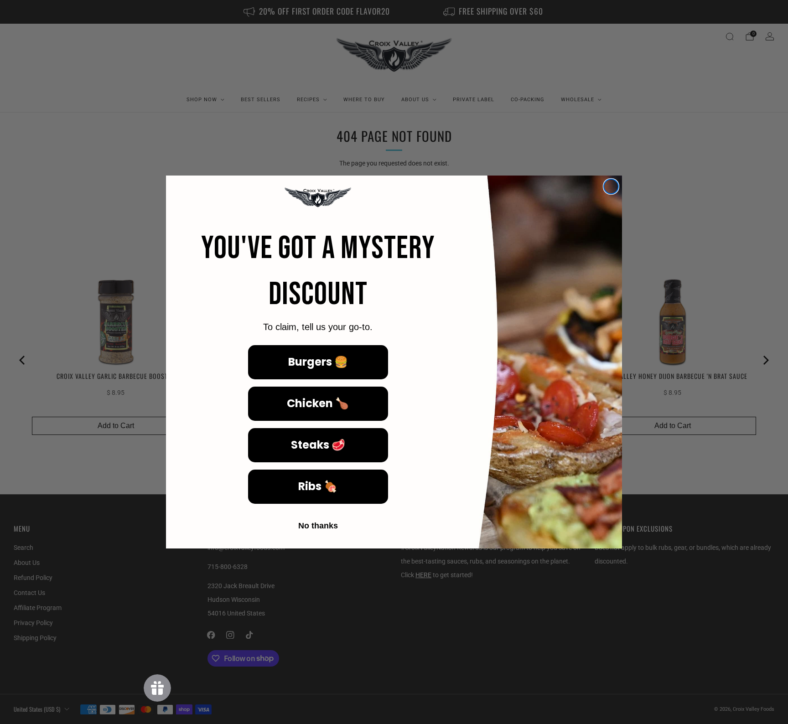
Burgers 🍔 (318, 361)
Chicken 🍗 (318, 403)
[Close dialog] (611, 186)
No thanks (318, 525)
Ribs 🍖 (317, 486)
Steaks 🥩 (318, 444)
